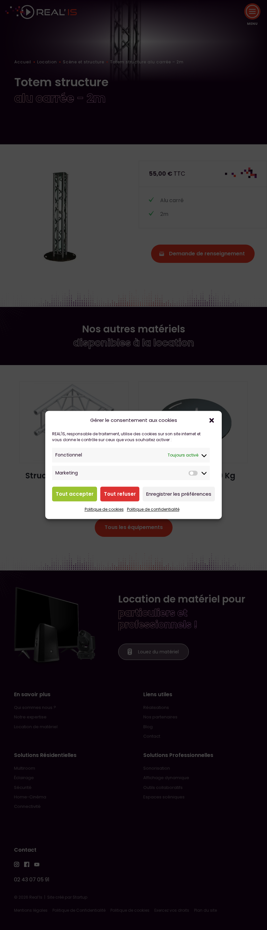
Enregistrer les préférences (178, 493)
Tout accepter (74, 493)
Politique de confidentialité (153, 509)
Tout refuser (120, 493)
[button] (211, 420)
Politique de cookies (104, 509)
